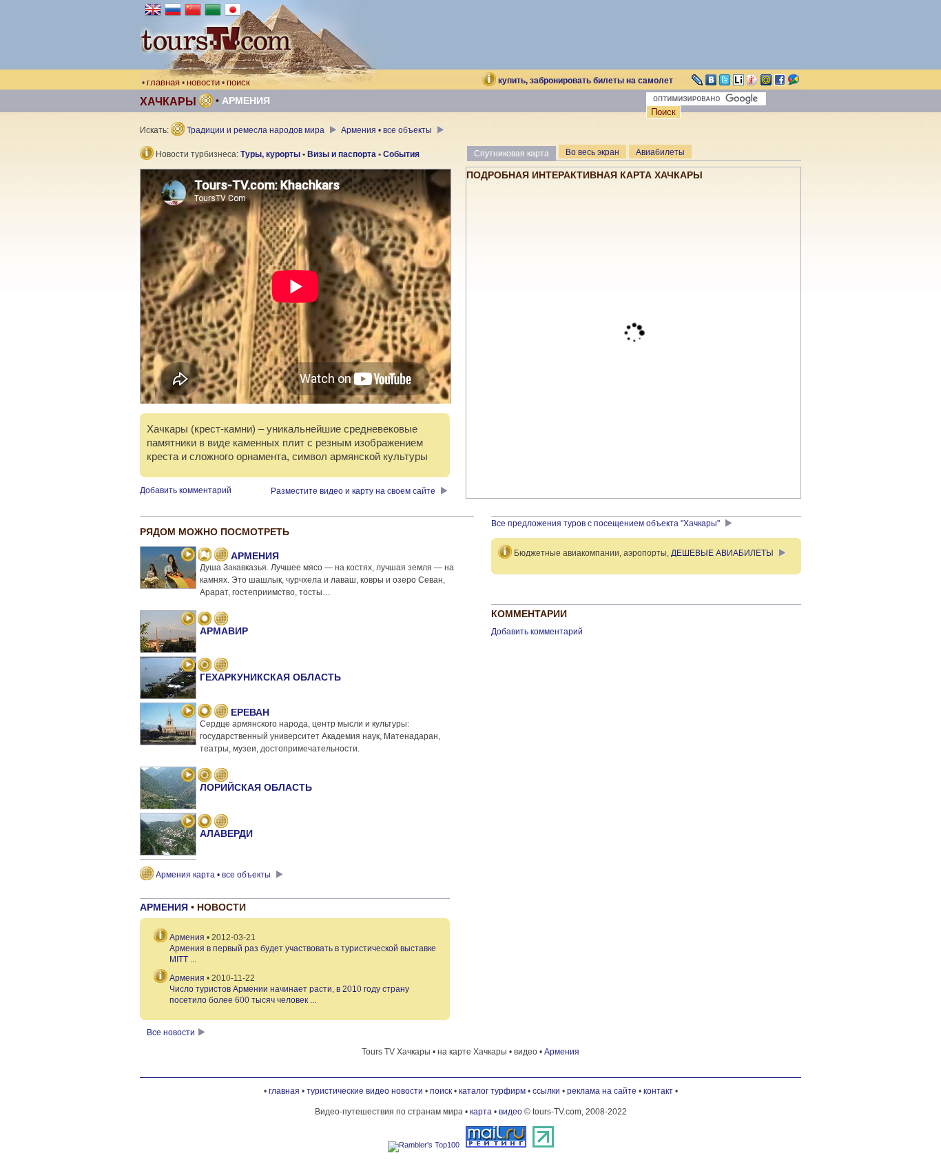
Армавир (224, 630)
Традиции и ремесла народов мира (256, 130)
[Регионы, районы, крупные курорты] (204, 666)
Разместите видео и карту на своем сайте (354, 491)
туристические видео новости (365, 1091)
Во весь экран (592, 152)
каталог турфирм (492, 1091)
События (401, 154)
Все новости (171, 1032)
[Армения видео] (188, 555)
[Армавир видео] (188, 619)
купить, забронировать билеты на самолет (585, 80)
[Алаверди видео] (188, 822)
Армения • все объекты (387, 130)
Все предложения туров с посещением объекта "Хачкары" (606, 523)
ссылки (546, 1091)
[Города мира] (204, 619)
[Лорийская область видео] (188, 776)
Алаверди (226, 833)
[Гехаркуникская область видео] (188, 666)
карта (481, 1112)
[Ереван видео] (188, 712)
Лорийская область (256, 787)
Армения (246, 100)
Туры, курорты (270, 154)
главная (163, 82)
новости (203, 82)
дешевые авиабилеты (722, 553)
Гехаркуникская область (270, 677)
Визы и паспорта (341, 154)
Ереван (250, 712)
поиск (238, 82)
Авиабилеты (660, 152)
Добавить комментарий (185, 490)
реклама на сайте (602, 1091)
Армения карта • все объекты (213, 875)
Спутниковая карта (511, 153)
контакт (658, 1091)
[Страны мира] (204, 555)
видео (510, 1112)
